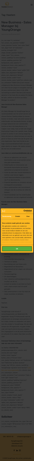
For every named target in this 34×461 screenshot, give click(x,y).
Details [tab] (17, 216)
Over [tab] (28, 216)
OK (17, 248)
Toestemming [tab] (6, 216)
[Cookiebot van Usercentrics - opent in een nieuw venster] (24, 211)
